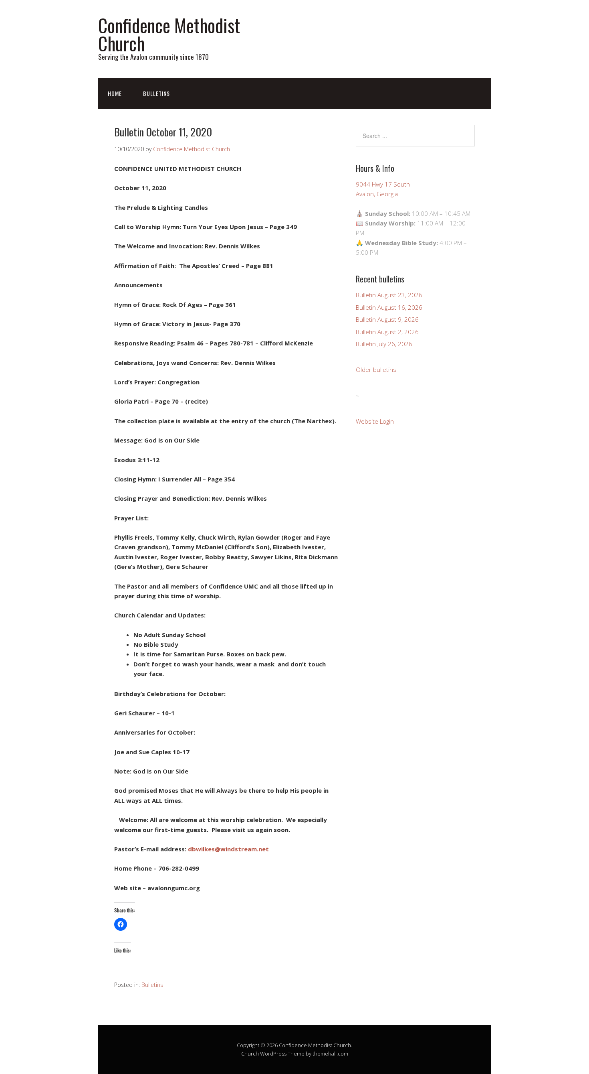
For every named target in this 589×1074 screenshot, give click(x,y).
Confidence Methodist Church (169, 34)
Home (115, 93)
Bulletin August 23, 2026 (389, 295)
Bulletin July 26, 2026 (384, 344)
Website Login (375, 421)
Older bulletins (376, 369)
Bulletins (156, 93)
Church (250, 1053)
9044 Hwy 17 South (383, 184)
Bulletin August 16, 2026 (389, 307)
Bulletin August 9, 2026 (387, 319)
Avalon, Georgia (377, 194)
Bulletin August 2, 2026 (387, 332)
